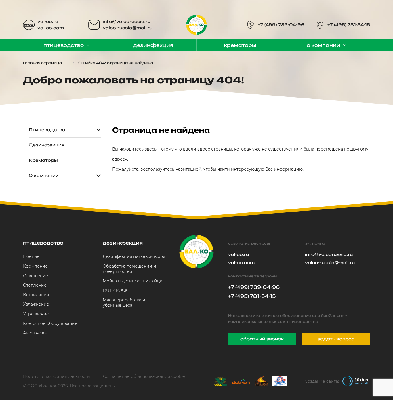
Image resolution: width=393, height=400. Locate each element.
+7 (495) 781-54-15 (348, 24)
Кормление (35, 266)
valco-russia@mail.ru (127, 27)
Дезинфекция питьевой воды (134, 256)
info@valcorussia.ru (126, 21)
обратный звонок (262, 338)
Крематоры (240, 45)
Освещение (35, 275)
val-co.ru (47, 21)
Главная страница (42, 63)
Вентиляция (36, 294)
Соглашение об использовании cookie (144, 376)
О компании (323, 45)
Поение (31, 256)
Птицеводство (63, 45)
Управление (36, 314)
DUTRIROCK (115, 290)
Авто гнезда (35, 333)
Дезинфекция (153, 45)
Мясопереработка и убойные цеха (124, 302)
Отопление (35, 285)
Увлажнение (36, 304)
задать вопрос (336, 338)
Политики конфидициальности (56, 376)
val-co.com (50, 27)
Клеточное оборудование (50, 323)
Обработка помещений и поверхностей (129, 269)
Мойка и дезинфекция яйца (132, 280)
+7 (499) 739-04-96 (281, 24)
